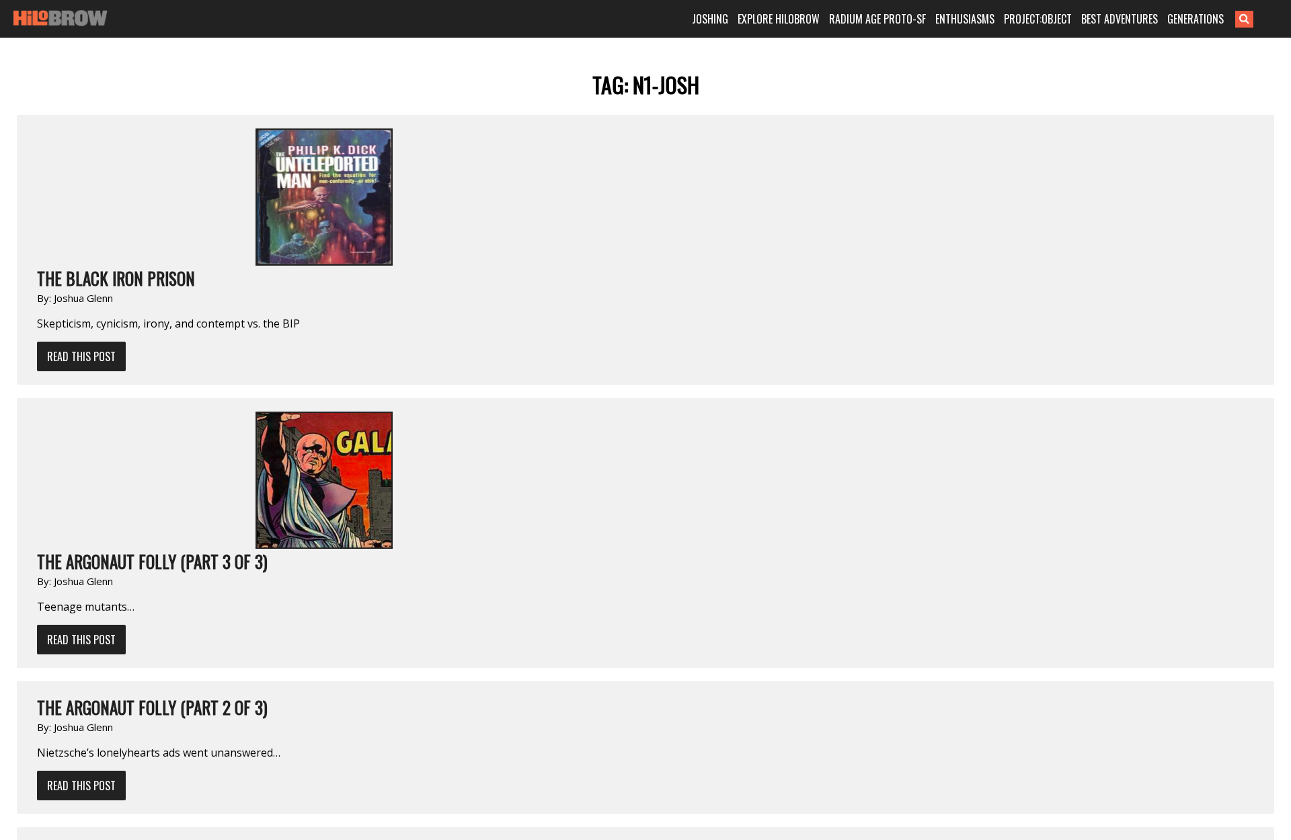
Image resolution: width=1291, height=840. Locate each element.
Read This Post (81, 356)
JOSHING (710, 19)
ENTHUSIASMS (964, 19)
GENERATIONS (1195, 19)
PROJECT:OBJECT (1038, 19)
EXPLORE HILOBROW (779, 19)
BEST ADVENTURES (1119, 19)
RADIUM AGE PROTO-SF (877, 19)
